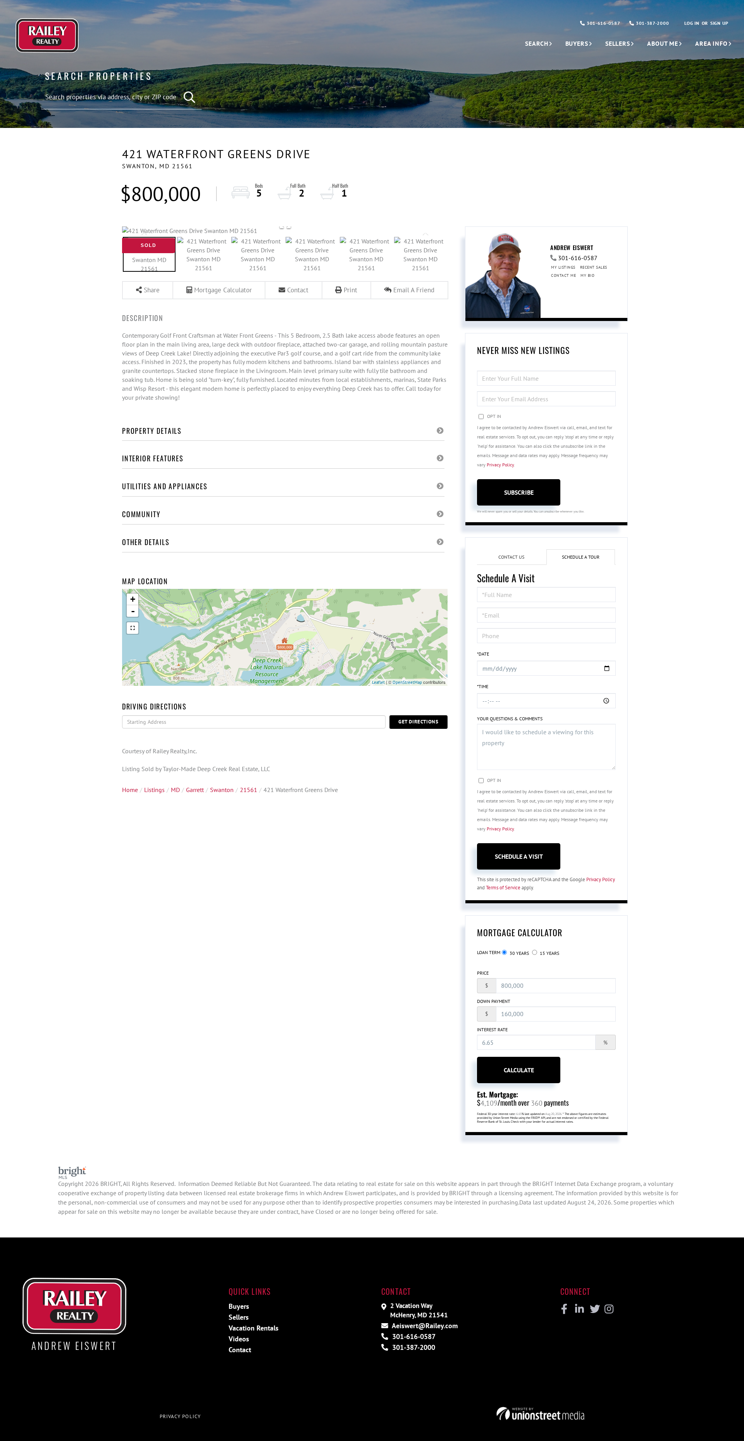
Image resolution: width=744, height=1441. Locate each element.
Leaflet (378, 682)
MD (175, 790)
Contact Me (563, 275)
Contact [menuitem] (240, 1349)
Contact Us (511, 557)
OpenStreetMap (407, 682)
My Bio (587, 275)
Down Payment (493, 1001)
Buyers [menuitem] (576, 43)
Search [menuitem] (536, 43)
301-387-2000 (651, 23)
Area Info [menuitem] (711, 43)
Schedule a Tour (580, 557)
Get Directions (418, 721)
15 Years (549, 953)
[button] (190, 97)
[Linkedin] (579, 1309)
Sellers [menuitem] (617, 43)
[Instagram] (608, 1309)
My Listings (563, 267)
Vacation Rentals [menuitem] (254, 1328)
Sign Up (719, 23)
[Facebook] (564, 1309)
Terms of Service (503, 887)
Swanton (222, 790)
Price (483, 973)
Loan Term (488, 952)
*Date (483, 654)
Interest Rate (492, 1029)
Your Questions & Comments (509, 718)
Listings (154, 790)
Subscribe (519, 492)
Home (130, 790)
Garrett (195, 790)
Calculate (519, 1070)
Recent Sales (593, 267)
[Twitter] (594, 1309)
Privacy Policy (500, 465)
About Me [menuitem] (662, 43)
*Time (482, 686)
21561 (248, 790)
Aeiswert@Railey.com (424, 1325)
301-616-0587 (602, 23)
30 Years (518, 953)
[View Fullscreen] (132, 628)
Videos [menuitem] (239, 1338)
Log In (691, 23)
